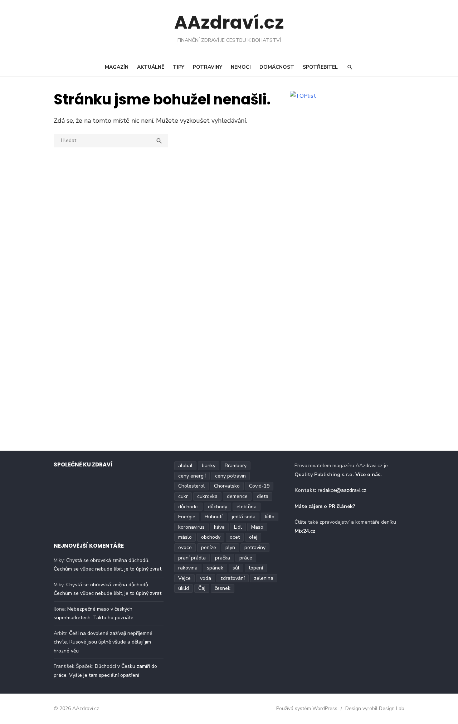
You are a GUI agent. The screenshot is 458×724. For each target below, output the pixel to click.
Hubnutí (214, 516)
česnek (222, 588)
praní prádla (192, 557)
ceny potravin (230, 476)
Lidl (238, 527)
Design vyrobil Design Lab (374, 708)
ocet (235, 537)
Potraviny (207, 67)
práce (245, 557)
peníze (208, 547)
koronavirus (191, 527)
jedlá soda (243, 516)
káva (219, 527)
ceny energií (192, 476)
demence (237, 496)
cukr (183, 496)
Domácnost (276, 67)
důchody (217, 506)
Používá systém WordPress (306, 708)
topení (256, 567)
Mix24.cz (304, 531)
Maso (257, 527)
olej (253, 537)
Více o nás (367, 474)
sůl (236, 567)
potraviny (254, 547)
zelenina (263, 578)
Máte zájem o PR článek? (324, 506)
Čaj (201, 588)
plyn (230, 547)
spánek (215, 567)
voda (205, 578)
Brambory (236, 465)
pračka (222, 557)
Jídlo (269, 516)
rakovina (188, 567)
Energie (186, 516)
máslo (185, 537)
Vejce (184, 578)
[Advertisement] (350, 154)
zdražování (232, 578)
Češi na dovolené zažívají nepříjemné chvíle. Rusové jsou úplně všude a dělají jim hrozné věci (103, 642)
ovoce (185, 547)
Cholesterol (191, 486)
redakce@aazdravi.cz (342, 490)
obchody (210, 537)
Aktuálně (150, 67)
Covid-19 (259, 486)
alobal (185, 465)
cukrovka (207, 496)
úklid (183, 588)
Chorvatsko (227, 486)
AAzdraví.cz (229, 22)
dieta (262, 496)
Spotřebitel (320, 67)
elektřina (247, 506)
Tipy (178, 67)
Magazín (116, 67)
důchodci (188, 506)
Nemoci (241, 67)
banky (208, 465)
